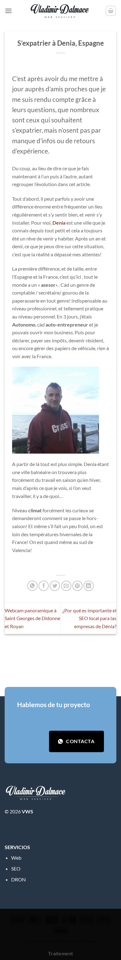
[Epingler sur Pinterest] (77, 586)
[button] (8, 10)
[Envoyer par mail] (66, 586)
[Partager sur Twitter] (55, 586)
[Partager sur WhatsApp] (32, 586)
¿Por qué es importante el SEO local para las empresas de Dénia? (89, 618)
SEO (15, 868)
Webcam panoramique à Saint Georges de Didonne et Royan (32, 618)
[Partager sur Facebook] (43, 586)
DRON (18, 879)
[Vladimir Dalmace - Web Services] (60, 10)
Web (16, 858)
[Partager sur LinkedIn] (88, 586)
